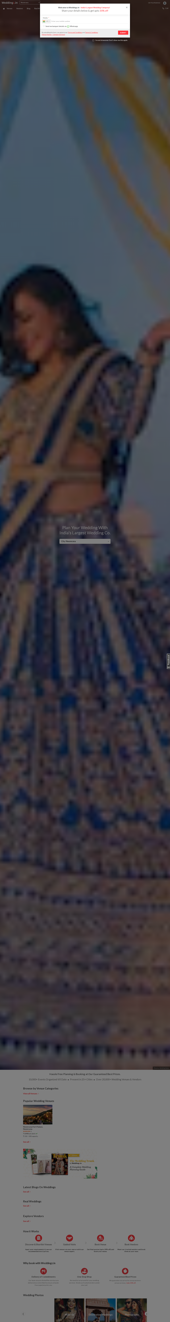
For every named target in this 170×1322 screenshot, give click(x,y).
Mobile (45, 18)
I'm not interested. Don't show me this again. (111, 40)
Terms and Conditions (75, 32)
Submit (123, 33)
